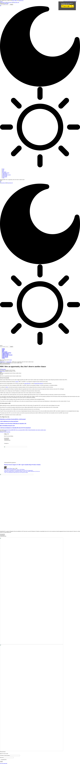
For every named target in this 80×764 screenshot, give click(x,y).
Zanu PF (16, 381)
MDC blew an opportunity (18, 429)
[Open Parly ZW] (9, 2)
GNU (5, 429)
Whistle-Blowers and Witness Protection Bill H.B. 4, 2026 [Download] (13, 419)
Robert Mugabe (31, 429)
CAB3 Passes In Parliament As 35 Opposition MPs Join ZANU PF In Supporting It (15, 427)
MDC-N (24, 429)
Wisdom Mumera (10, 468)
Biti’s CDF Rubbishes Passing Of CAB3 (7, 425)
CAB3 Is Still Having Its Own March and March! (9, 421)
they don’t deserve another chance (40, 429)
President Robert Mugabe (38, 383)
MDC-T (27, 429)
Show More (6, 3)
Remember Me (3, 759)
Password (1, 757)
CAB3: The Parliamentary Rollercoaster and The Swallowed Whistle (16, 472)
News (9, 363)
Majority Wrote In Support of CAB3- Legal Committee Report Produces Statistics (22, 464)
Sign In (10, 359)
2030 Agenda (11, 462)
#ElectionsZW (2, 363)
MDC (7, 387)
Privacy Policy (14, 0)
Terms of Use (21, 0)
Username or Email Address (5, 755)
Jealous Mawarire (27, 383)
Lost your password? (3, 763)
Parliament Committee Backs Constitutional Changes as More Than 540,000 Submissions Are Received (22, 471)
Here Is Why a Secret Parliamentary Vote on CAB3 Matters (14, 469)
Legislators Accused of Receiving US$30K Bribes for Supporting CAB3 (13, 423)
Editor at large (2, 371)
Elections (6, 363)
